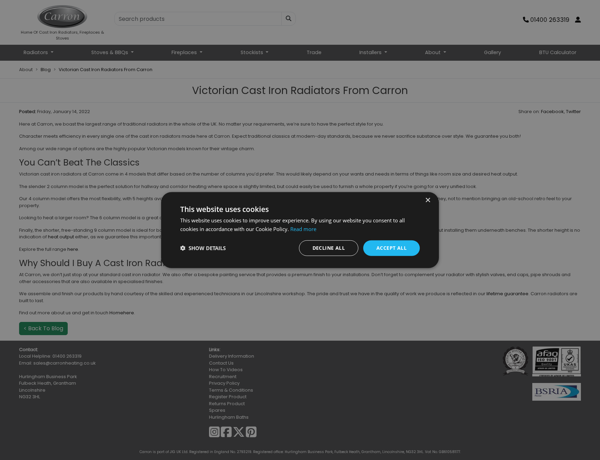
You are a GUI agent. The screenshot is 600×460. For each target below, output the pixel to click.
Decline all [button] (328, 248)
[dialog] (300, 230)
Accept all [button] (391, 248)
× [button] (427, 200)
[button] (203, 248)
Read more (303, 228)
